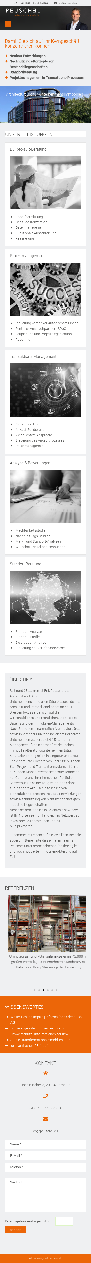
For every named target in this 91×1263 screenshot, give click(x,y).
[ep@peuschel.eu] (45, 1119)
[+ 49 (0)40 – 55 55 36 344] (45, 1096)
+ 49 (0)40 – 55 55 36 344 (45, 1108)
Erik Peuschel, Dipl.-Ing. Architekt (45, 1258)
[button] (8, 24)
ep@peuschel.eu (45, 1131)
